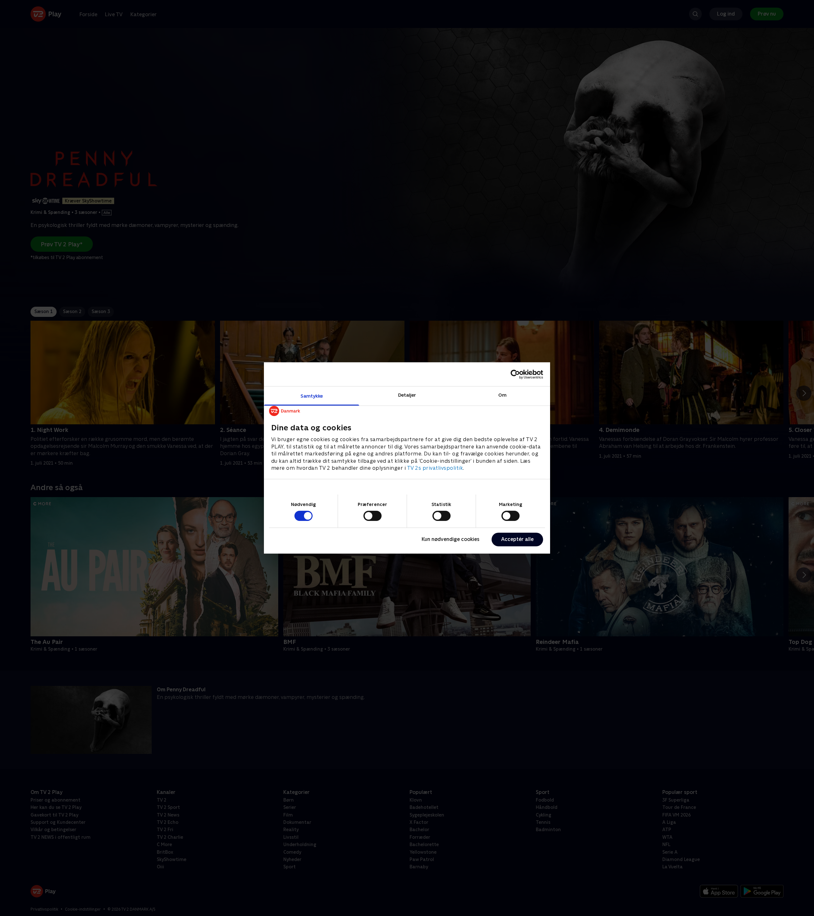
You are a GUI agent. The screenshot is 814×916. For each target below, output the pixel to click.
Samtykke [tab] (311, 396)
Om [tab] (502, 395)
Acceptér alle (517, 539)
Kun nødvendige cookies (450, 539)
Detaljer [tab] (407, 395)
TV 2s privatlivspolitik (435, 468)
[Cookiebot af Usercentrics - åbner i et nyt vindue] (515, 374)
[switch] (372, 516)
